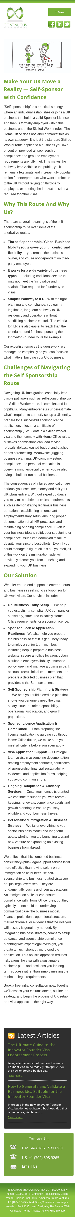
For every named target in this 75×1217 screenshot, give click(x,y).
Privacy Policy (40, 1210)
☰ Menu (59, 12)
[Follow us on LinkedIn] (59, 24)
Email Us (30, 1166)
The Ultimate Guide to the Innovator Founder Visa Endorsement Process (31, 1049)
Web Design (39, 1206)
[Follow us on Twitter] (67, 24)
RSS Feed (11, 1036)
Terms (26, 1210)
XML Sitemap (57, 1210)
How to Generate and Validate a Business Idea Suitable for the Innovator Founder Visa (36, 1091)
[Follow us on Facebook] (51, 24)
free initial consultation (31, 985)
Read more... (15, 1075)
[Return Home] (15, 27)
